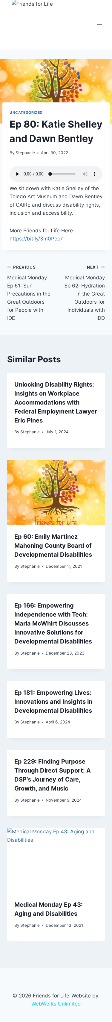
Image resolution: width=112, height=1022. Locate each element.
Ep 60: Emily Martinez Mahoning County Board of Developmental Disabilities (53, 545)
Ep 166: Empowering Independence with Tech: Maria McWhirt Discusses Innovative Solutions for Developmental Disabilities (53, 623)
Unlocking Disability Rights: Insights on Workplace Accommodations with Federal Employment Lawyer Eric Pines (55, 402)
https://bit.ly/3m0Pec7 (36, 239)
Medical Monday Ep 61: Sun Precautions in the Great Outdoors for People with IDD (28, 293)
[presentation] (56, 492)
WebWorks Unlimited (56, 1004)
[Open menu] (99, 24)
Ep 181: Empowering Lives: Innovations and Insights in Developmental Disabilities (53, 701)
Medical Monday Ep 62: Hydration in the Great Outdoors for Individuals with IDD (85, 293)
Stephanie (25, 152)
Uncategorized (26, 112)
